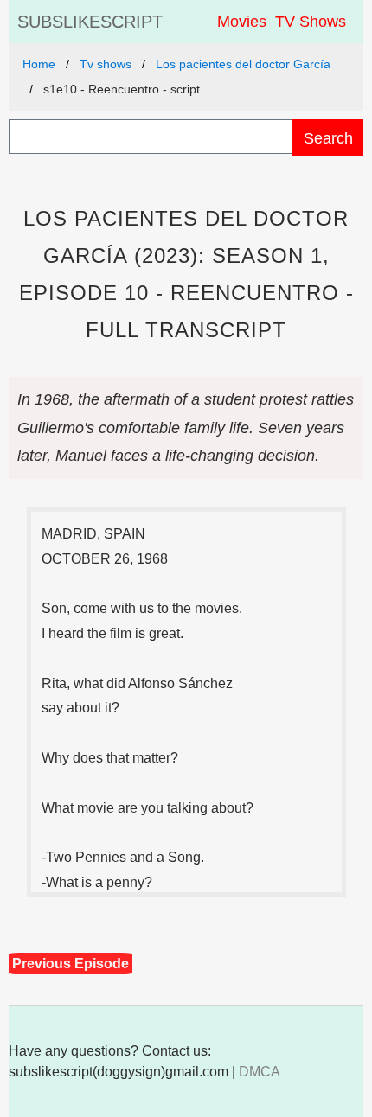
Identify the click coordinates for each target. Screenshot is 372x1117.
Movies (241, 21)
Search (328, 138)
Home (38, 64)
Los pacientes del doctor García (243, 64)
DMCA (259, 1071)
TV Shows (310, 21)
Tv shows (105, 64)
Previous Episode (70, 963)
